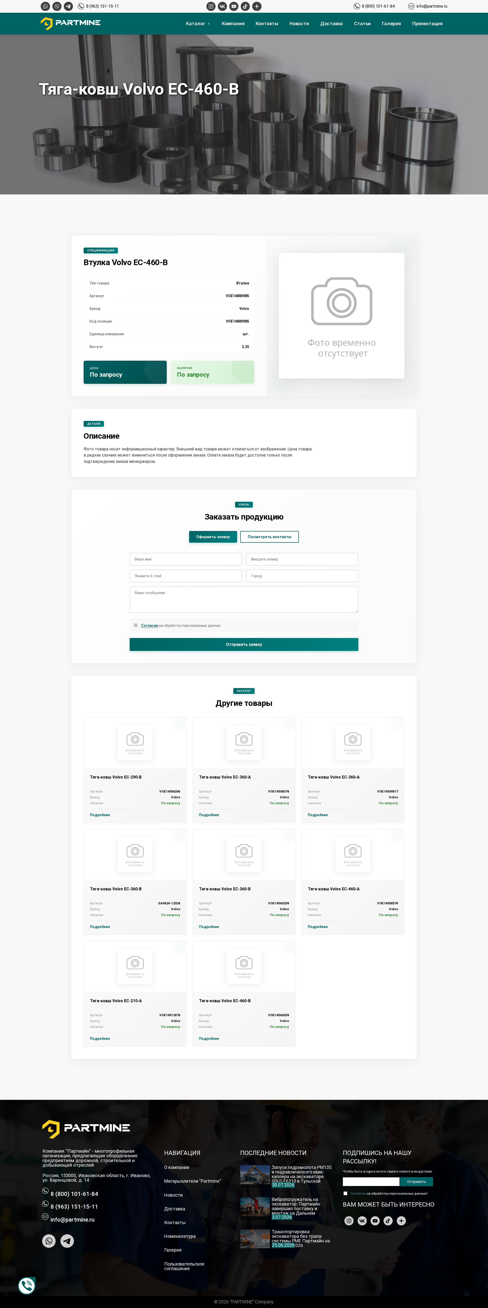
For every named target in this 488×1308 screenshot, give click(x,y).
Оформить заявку (213, 537)
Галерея (391, 23)
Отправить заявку (244, 644)
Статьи (362, 23)
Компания (233, 23)
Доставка (331, 23)
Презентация (427, 23)
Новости (299, 23)
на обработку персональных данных (180, 625)
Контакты (267, 23)
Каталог (195, 23)
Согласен (149, 625)
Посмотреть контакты (269, 537)
